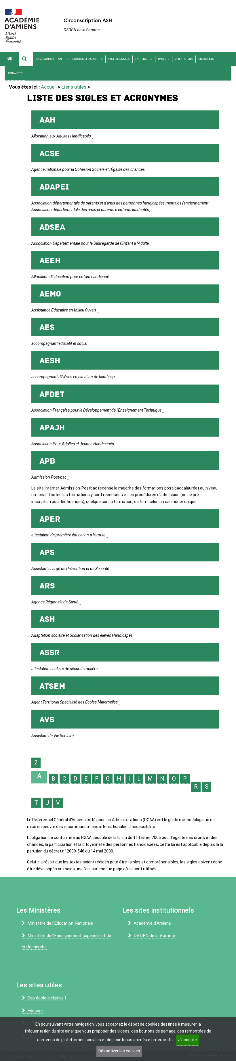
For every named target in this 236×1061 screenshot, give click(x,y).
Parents (163, 59)
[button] (26, 59)
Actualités (14, 73)
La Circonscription (49, 59)
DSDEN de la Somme (154, 935)
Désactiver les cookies (119, 1051)
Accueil (49, 87)
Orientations (184, 59)
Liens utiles (74, 87)
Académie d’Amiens (152, 923)
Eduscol (35, 1010)
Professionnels (119, 59)
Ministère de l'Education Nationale (60, 923)
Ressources (206, 59)
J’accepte (187, 1039)
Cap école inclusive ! (46, 998)
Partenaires (143, 59)
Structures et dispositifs (85, 59)
